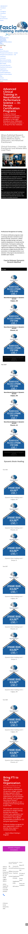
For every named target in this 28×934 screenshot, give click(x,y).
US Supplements (4, 70)
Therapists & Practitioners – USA (8, 54)
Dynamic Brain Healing (5, 62)
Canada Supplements (5, 72)
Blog (1, 43)
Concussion (3, 58)
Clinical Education (4, 37)
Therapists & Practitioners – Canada (9, 53)
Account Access (4, 18)
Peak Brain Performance (6, 67)
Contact (2, 44)
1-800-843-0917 (3, 6)
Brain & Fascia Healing (5, 60)
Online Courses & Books (6, 42)
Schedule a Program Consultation (14, 849)
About (1, 36)
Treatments (3, 38)
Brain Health (3, 40)
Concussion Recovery (5, 65)
